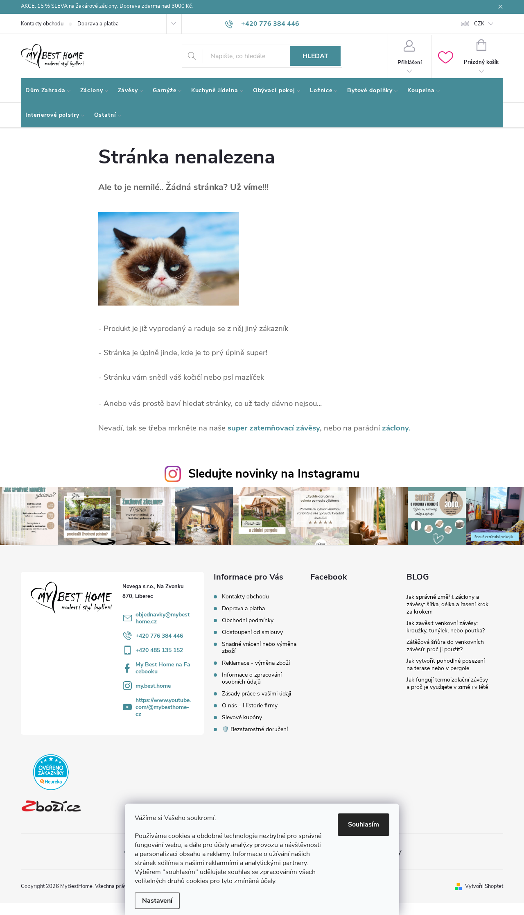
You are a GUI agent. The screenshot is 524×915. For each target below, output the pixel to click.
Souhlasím (363, 824)
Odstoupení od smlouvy (252, 632)
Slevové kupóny (242, 717)
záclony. (396, 428)
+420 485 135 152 (159, 650)
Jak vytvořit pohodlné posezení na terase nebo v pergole (446, 664)
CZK (479, 23)
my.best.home (153, 686)
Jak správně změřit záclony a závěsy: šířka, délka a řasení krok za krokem (447, 604)
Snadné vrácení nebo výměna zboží (259, 647)
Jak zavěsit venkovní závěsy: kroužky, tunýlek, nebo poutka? (446, 626)
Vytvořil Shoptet (484, 886)
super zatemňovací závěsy (274, 428)
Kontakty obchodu (42, 23)
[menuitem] (48, 90)
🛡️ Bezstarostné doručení (255, 729)
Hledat (315, 56)
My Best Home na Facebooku (163, 668)
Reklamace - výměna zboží (256, 663)
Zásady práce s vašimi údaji (256, 694)
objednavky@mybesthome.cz (163, 618)
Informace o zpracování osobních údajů (252, 678)
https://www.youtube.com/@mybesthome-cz (163, 707)
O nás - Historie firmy (250, 705)
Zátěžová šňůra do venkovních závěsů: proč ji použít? (445, 645)
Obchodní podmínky (247, 620)
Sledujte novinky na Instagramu (274, 474)
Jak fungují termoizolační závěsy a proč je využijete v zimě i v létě (447, 683)
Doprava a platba (98, 23)
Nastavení (157, 900)
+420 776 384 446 (159, 636)
